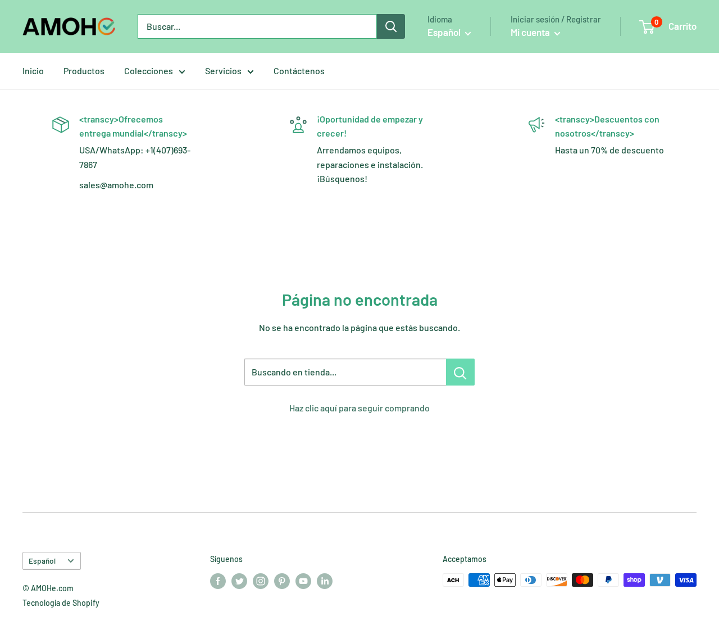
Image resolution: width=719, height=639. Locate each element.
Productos (83, 70)
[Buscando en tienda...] (460, 372)
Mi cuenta (531, 32)
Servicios (223, 70)
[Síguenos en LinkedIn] (325, 581)
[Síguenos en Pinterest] (282, 581)
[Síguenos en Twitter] (239, 581)
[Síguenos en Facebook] (218, 581)
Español (42, 560)
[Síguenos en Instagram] (261, 581)
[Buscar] (391, 26)
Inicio (33, 70)
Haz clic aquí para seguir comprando (359, 407)
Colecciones (148, 70)
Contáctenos (299, 70)
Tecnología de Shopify (60, 603)
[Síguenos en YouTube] (303, 581)
